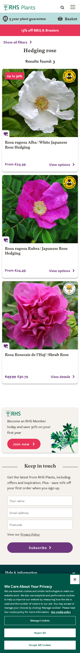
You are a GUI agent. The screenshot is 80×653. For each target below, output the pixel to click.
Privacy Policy (30, 534)
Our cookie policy (61, 612)
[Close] (75, 579)
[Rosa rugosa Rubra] (40, 209)
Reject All (39, 633)
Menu (72, 6)
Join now (22, 444)
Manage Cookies (40, 620)
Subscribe (38, 547)
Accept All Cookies (40, 645)
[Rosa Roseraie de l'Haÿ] (40, 315)
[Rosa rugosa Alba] (40, 103)
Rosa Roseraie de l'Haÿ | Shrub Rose (37, 355)
